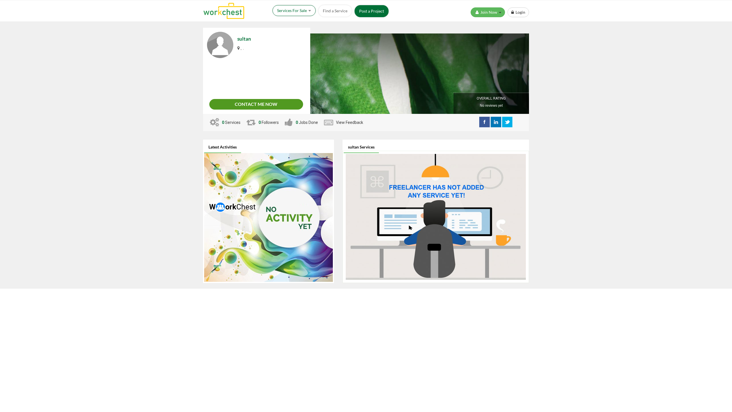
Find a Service (335, 10)
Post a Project (371, 11)
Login (519, 12)
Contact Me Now (256, 104)
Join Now (489, 12)
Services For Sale (292, 10)
